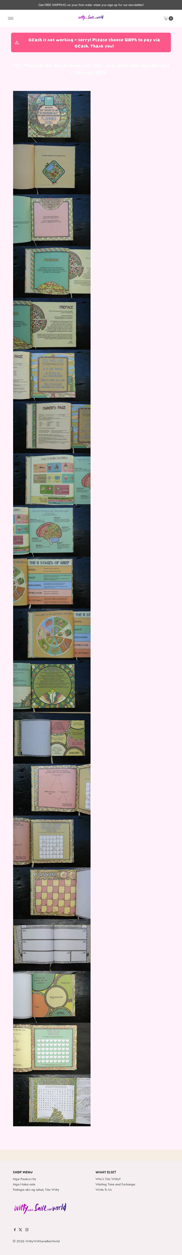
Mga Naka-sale (24, 1184)
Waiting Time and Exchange (115, 1184)
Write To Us (103, 1189)
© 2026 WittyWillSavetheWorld (36, 1241)
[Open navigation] (10, 18)
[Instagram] (26, 1231)
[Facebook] (15, 1231)
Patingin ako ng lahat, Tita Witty (36, 1189)
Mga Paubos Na (24, 1179)
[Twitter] (20, 1231)
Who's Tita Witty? (108, 1179)
